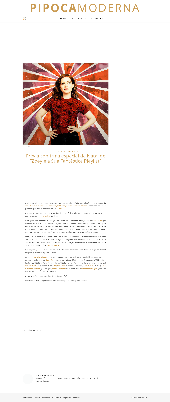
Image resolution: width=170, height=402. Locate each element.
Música (99, 18)
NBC (61, 208)
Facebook (46, 397)
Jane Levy (98, 221)
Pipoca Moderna (45, 375)
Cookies (37, 397)
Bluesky (58, 397)
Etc (108, 18)
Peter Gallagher (59, 268)
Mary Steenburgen (89, 268)
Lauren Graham (32, 266)
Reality (82, 18)
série (27, 206)
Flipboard (67, 397)
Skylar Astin (59, 266)
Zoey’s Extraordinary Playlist (75, 206)
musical (46, 216)
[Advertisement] (85, 42)
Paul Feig (50, 260)
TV (91, 18)
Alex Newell (88, 266)
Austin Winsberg (41, 257)
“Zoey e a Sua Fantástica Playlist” (45, 206)
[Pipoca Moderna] (24, 18)
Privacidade (27, 397)
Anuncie (76, 397)
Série (72, 18)
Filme (63, 18)
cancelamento (53, 245)
